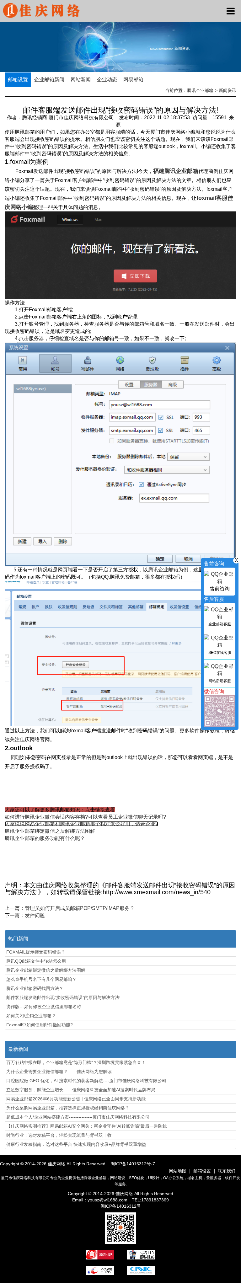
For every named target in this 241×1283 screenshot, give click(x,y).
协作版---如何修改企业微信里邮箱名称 (43, 1006)
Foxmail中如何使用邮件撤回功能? (39, 1024)
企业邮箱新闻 (49, 79)
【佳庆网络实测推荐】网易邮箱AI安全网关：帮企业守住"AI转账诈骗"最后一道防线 (86, 1126)
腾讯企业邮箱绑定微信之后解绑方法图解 (50, 831)
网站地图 (177, 1170)
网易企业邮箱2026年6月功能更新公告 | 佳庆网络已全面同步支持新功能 (76, 1098)
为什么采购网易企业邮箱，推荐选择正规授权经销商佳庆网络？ (67, 1107)
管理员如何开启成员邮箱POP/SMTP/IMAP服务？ (80, 908)
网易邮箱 (133, 79)
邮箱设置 (18, 79)
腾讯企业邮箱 (200, 90)
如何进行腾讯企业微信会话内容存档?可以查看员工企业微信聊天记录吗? (85, 817)
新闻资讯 (227, 90)
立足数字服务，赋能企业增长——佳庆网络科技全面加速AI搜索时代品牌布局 (80, 1089)
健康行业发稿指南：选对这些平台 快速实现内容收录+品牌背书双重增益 (76, 1144)
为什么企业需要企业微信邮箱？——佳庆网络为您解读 (59, 1071)
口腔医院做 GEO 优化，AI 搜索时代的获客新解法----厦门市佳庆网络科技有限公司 (86, 1080)
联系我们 (226, 1170)
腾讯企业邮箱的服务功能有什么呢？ (45, 838)
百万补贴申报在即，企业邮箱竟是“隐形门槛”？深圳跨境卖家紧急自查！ (76, 1062)
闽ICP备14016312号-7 (132, 1163)
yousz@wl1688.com (108, 1199)
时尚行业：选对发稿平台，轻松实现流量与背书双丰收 (59, 1135)
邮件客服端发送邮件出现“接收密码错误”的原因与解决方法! (63, 997)
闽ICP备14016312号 (120, 1206)
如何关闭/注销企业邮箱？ (31, 1015)
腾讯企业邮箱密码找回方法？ (34, 988)
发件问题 (35, 915)
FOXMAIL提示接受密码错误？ (35, 951)
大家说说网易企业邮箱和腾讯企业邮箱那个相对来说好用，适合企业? (81, 823)
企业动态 (107, 79)
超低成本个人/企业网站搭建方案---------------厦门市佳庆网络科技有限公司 (78, 1117)
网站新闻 (81, 79)
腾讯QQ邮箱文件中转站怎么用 (36, 961)
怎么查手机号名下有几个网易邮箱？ (41, 979)
